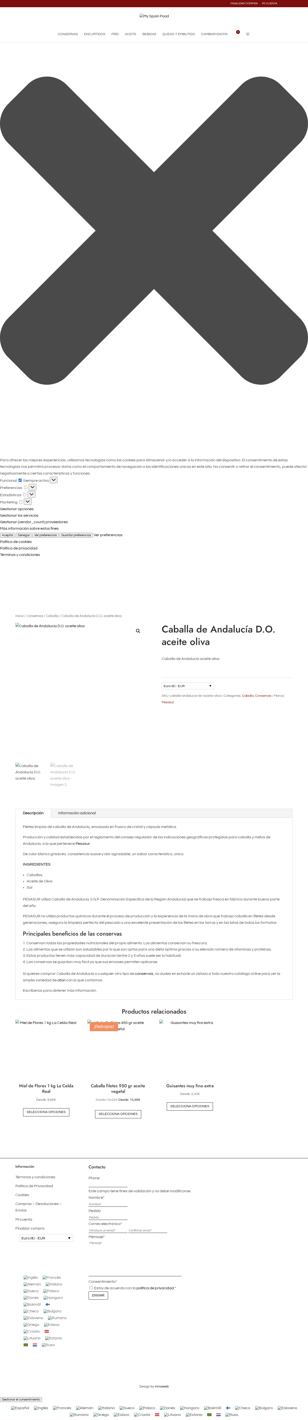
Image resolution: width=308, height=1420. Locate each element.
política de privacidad (155, 1288)
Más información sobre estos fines (29, 528)
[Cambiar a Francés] (51, 1277)
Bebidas (149, 34)
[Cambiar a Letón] (46, 1331)
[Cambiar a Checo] (31, 1311)
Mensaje (97, 1237)
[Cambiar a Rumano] (57, 1318)
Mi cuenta (269, 3)
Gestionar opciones (17, 509)
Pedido (95, 1211)
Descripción (33, 813)
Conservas (68, 34)
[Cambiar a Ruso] (48, 1345)
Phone (94, 1178)
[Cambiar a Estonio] (53, 1338)
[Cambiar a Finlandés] (47, 1304)
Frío (115, 34)
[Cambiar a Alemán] (32, 1284)
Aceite (130, 34)
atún (61, 980)
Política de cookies (16, 542)
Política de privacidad (19, 548)
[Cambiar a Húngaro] (53, 1297)
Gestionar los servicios (19, 515)
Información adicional (77, 813)
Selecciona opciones (46, 1112)
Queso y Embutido (178, 34)
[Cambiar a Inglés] (30, 1277)
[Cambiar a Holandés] (34, 1345)
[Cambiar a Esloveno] (33, 1318)
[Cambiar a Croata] (31, 1331)
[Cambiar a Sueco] (31, 1291)
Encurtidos (94, 34)
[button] (154, 232)
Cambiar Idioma (214, 34)
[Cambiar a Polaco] (51, 1291)
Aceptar (7, 535)
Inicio (19, 616)
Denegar (24, 535)
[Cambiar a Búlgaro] (52, 1311)
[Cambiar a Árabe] (25, 1345)
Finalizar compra (244, 3)
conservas (144, 974)
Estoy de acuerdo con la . (135, 1288)
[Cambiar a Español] (20, 1408)
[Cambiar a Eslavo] (52, 1324)
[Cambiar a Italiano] (54, 1284)
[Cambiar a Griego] (31, 1324)
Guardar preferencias (76, 535)
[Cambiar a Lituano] (32, 1338)
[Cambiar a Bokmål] (32, 1304)
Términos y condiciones (20, 555)
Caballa (52, 616)
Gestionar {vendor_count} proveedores (34, 522)
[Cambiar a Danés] (31, 1297)
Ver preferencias (45, 535)
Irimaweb (162, 1386)
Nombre (96, 1197)
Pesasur (168, 702)
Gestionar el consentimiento (21, 1399)
